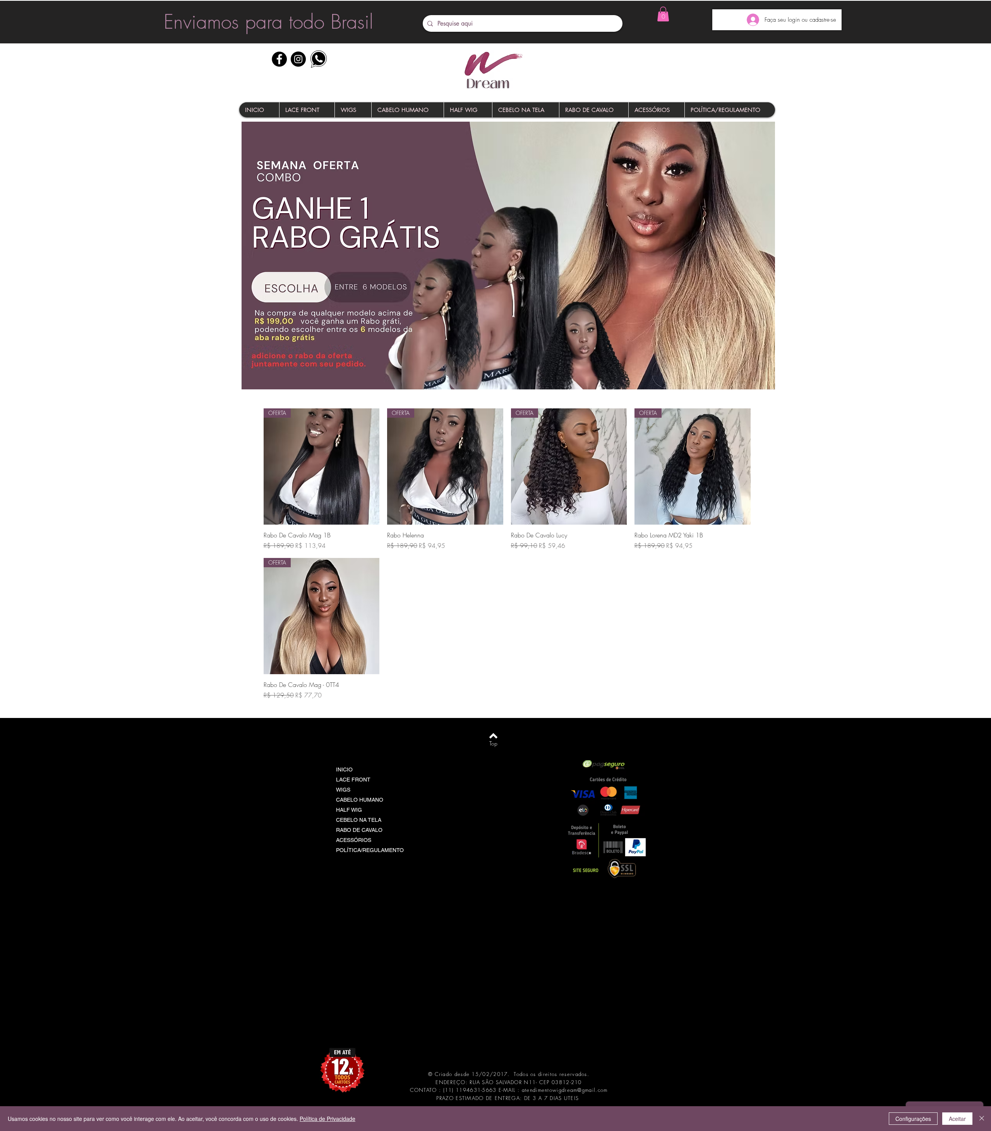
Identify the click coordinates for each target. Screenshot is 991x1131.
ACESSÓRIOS (353, 840)
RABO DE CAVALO (359, 830)
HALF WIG (349, 810)
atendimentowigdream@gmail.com (565, 1089)
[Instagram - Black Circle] (298, 59)
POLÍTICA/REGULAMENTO (370, 850)
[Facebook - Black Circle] (279, 59)
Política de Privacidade (327, 1118)
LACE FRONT (353, 779)
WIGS (343, 790)
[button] (663, 14)
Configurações (913, 1118)
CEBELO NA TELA (358, 820)
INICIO (344, 769)
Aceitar (957, 1118)
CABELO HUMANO (359, 800)
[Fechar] (981, 1118)
